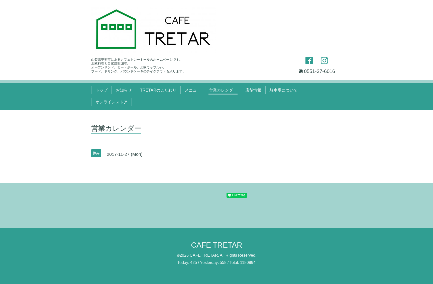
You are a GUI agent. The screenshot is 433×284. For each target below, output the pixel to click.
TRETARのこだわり (158, 90)
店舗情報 (253, 90)
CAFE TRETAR (216, 245)
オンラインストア (111, 102)
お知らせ (124, 90)
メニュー (193, 90)
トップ (101, 90)
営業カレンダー (223, 90)
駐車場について (284, 90)
